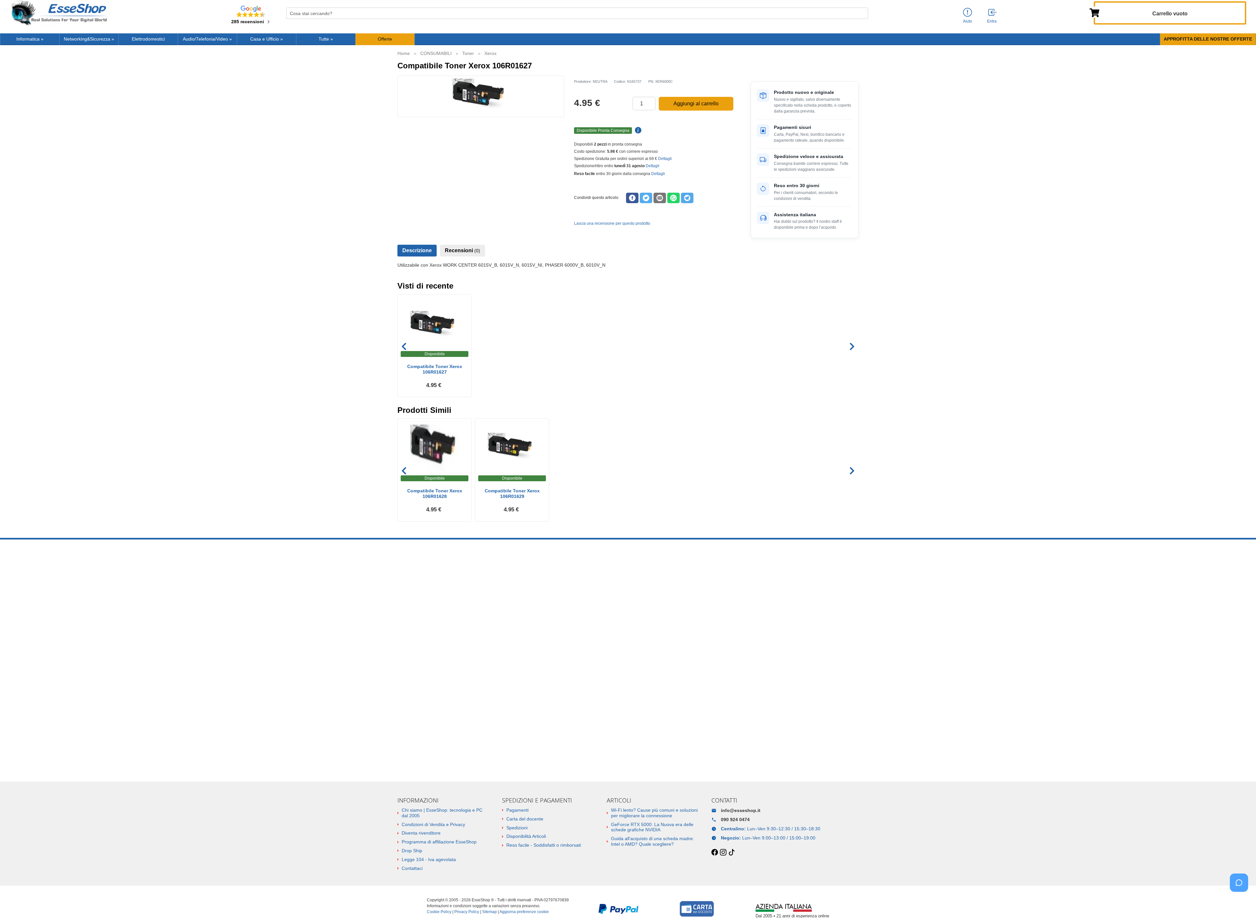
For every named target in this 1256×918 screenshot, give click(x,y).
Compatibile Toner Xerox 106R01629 (512, 493)
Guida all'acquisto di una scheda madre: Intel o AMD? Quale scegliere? (652, 841)
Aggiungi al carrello (696, 103)
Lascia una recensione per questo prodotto (612, 223)
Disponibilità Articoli (526, 836)
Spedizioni (517, 827)
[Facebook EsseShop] (714, 852)
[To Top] (1241, 902)
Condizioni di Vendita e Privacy (433, 824)
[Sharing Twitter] (646, 198)
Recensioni (462, 250)
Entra (992, 21)
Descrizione (417, 250)
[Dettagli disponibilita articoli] (637, 130)
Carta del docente (524, 818)
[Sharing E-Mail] (660, 198)
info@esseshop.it (740, 810)
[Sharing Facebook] (632, 198)
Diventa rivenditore (421, 833)
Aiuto (967, 21)
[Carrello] (1094, 12)
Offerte (385, 39)
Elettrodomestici (148, 39)
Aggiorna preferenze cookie (524, 911)
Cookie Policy (439, 911)
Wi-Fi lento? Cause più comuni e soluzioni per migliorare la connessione (654, 812)
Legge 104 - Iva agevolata (429, 859)
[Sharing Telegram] (687, 198)
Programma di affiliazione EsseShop (439, 841)
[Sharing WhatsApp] (673, 198)
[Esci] (993, 13)
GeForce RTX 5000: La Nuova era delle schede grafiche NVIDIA (652, 827)
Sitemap (489, 911)
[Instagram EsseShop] (723, 852)
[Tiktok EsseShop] (731, 852)
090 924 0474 (735, 819)
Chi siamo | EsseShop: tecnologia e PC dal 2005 (442, 812)
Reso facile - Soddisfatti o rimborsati (543, 845)
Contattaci (412, 868)
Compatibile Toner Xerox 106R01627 (434, 369)
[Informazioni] (967, 12)
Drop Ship (412, 850)
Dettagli (665, 158)
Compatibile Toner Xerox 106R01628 (434, 493)
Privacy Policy (466, 911)
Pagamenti (517, 810)
